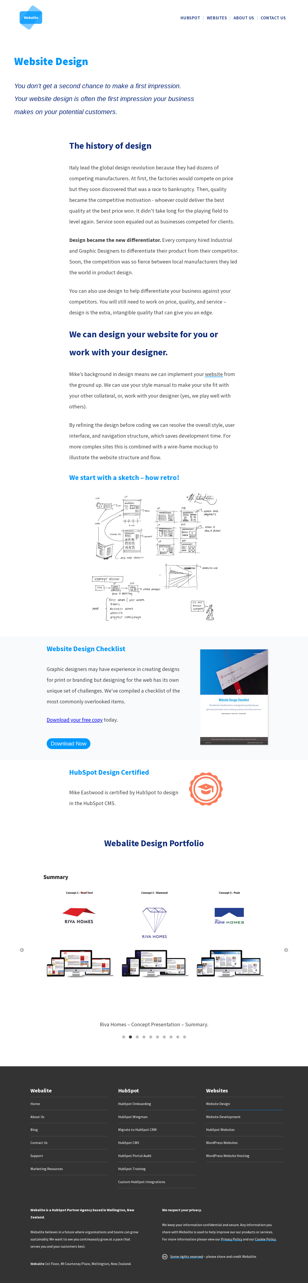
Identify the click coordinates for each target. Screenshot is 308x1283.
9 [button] (177, 1037)
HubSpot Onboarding (134, 1103)
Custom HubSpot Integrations (141, 1181)
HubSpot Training (132, 1168)
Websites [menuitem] (217, 17)
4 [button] (144, 1037)
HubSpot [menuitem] (190, 17)
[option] (154, 944)
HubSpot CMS (128, 1142)
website (214, 374)
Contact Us (39, 1142)
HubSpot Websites (220, 1129)
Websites (217, 1090)
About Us (37, 1116)
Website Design (218, 1103)
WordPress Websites (222, 1142)
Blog (34, 1129)
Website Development (223, 1116)
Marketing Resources (46, 1168)
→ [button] (286, 950)
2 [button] (130, 1037)
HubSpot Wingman (132, 1116)
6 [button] (157, 1037)
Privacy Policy (231, 1239)
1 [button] (123, 1037)
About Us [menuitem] (244, 17)
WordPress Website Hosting (227, 1155)
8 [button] (171, 1037)
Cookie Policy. (265, 1239)
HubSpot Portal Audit (135, 1155)
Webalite (41, 1090)
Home (35, 1103)
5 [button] (150, 1037)
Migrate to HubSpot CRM (137, 1129)
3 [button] (137, 1037)
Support (36, 1155)
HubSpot (128, 1090)
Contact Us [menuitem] (273, 17)
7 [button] (164, 1037)
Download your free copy (75, 719)
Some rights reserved (186, 1256)
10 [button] (184, 1037)
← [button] (22, 950)
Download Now (68, 744)
